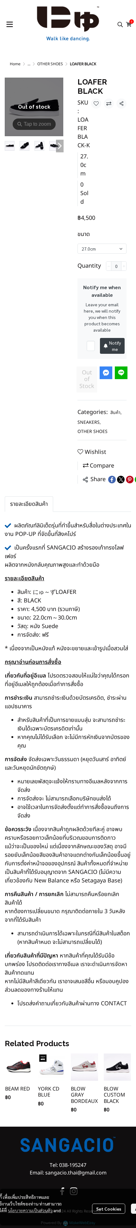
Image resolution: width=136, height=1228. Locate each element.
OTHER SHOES (50, 64)
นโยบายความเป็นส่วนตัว (30, 1210)
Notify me (115, 346)
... (29, 64)
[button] (120, 24)
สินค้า (116, 412)
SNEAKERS (89, 422)
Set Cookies (108, 1209)
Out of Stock (86, 379)
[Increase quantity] (123, 266)
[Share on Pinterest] (129, 479)
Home (15, 64)
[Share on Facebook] (112, 479)
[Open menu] (9, 24)
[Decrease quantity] (108, 266)
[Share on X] (121, 479)
